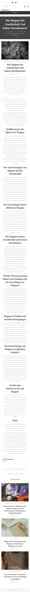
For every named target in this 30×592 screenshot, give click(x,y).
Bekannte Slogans (8, 61)
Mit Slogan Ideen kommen (20, 61)
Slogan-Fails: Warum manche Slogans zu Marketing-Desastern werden (15, 543)
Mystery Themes (21, 590)
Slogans (7, 136)
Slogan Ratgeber (21, 503)
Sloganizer (5, 10)
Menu (15, 12)
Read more (5, 98)
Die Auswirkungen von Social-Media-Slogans (15, 469)
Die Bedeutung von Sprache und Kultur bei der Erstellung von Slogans (15, 576)
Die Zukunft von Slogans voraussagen (14, 473)
